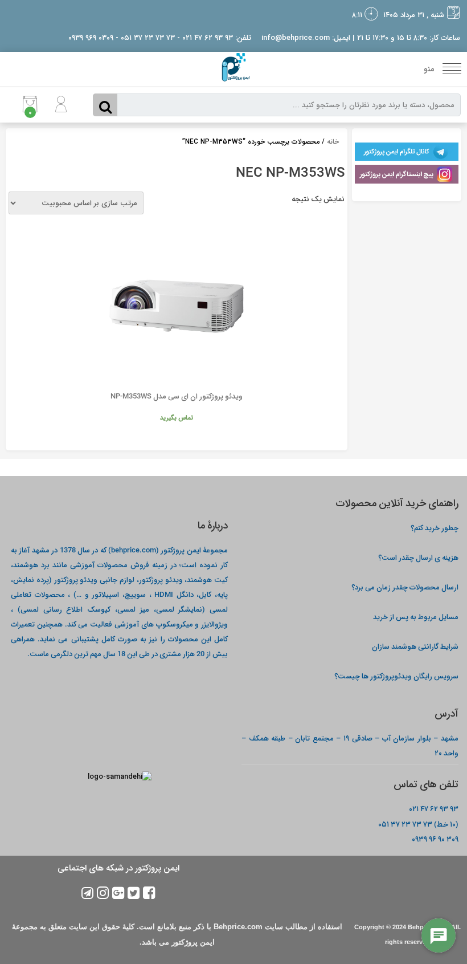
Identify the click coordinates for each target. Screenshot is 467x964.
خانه (333, 141)
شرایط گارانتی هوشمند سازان (415, 646)
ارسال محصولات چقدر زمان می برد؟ (404, 587)
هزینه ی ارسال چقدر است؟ (418, 557)
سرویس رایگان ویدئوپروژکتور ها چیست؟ (396, 676)
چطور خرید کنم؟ (434, 527)
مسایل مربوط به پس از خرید (415, 616)
